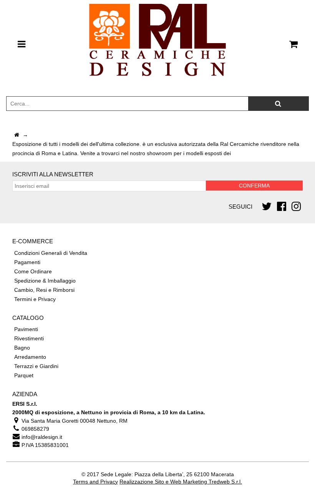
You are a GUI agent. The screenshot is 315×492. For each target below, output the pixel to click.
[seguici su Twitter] (267, 206)
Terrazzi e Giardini (36, 366)
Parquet (23, 375)
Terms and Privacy (95, 482)
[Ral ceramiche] (157, 44)
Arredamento (30, 357)
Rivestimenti (29, 338)
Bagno (22, 348)
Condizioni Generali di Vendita (50, 253)
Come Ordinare (33, 271)
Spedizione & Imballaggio (45, 281)
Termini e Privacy (35, 299)
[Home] (16, 134)
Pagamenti (27, 262)
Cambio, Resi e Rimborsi (44, 290)
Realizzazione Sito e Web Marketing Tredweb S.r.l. (180, 482)
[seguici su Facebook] (281, 206)
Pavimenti (26, 329)
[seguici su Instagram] (296, 206)
